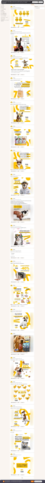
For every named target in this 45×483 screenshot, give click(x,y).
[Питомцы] (22, 254)
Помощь (7, 17)
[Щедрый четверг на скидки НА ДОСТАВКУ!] (22, 66)
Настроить (40, 2)
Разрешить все (35, 2)
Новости (2, 18)
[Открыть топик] (22, 8)
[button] (14, 27)
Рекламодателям (3, 17)
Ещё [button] (3, 18)
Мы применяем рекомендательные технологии (5, 20)
